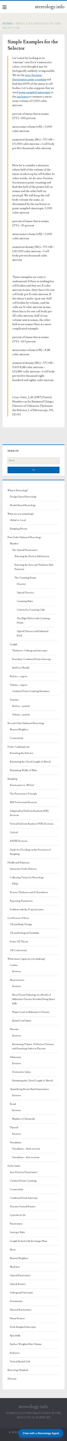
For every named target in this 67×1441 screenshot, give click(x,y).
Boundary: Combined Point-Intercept (31, 659)
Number (14, 543)
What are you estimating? (21, 513)
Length (13, 644)
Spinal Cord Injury (21, 1020)
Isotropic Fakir (17, 1232)
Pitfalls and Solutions (18, 862)
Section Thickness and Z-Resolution (29, 892)
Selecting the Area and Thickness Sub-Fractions (34, 567)
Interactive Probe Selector (23, 868)
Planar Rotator (17, 1318)
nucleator (23, 96)
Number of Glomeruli (23, 1118)
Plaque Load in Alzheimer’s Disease (30, 1012)
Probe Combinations (18, 746)
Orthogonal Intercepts (21, 1292)
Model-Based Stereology (23, 505)
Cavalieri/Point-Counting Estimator (31, 691)
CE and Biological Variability (24, 933)
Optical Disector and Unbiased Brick (32, 633)
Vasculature (15, 1142)
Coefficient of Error (18, 918)
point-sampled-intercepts (34, 92)
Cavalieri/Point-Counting (23, 1180)
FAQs (15, 883)
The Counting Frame (25, 577)
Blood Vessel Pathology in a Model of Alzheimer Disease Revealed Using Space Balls (33, 999)
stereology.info (49, 7)
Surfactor (15, 1353)
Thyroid (14, 1127)
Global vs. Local (18, 520)
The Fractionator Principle (23, 793)
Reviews (16, 971)
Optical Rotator (18, 1284)
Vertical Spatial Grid (20, 1361)
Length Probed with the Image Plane (28, 1241)
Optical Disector (25, 592)
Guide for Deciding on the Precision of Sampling (30, 852)
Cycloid (14, 832)
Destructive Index (21, 1072)
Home (8, 23)
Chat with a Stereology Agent (41, 1433)
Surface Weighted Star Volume (26, 1344)
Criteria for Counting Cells (31, 609)
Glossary (12, 1378)
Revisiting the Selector (21, 753)
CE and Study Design (21, 924)
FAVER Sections (18, 841)
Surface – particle (21, 706)
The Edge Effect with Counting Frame (33, 620)
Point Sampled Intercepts (23, 1327)
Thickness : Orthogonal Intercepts (29, 650)
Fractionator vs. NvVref (22, 785)
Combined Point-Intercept (24, 1198)
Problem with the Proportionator (27, 909)
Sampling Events (18, 528)
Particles (14, 699)
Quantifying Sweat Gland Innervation (29, 1089)
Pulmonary (15, 1057)
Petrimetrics (16, 1301)
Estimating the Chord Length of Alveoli (30, 761)
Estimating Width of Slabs (23, 770)
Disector (21, 584)
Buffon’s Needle (20, 667)
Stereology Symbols (18, 1370)
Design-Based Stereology (23, 496)
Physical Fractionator (20, 1309)
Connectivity (16, 738)
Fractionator (16, 1223)
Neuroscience (17, 980)
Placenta (14, 1029)
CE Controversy (18, 950)
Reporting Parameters (21, 901)
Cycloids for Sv (18, 1215)
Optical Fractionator (20, 1275)
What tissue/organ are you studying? (26, 959)
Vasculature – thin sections (25, 1157)
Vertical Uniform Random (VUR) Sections (31, 823)
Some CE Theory (19, 941)
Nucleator (15, 1266)
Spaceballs (15, 1335)
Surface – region (18, 676)
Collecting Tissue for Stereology (27, 877)
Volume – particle (21, 714)
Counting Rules (25, 601)
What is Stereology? (18, 490)
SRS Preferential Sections (23, 802)
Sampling (12, 778)
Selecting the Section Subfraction (31, 556)
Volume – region (18, 685)
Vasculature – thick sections (26, 1148)
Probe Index (14, 1166)
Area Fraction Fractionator (23, 1172)
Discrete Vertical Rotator (22, 1206)
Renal (13, 1104)
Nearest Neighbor (19, 729)
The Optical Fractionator (25, 550)
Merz (13, 1249)
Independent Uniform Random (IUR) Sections (29, 813)
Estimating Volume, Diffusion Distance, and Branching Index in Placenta (33, 1046)
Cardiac (14, 965)
